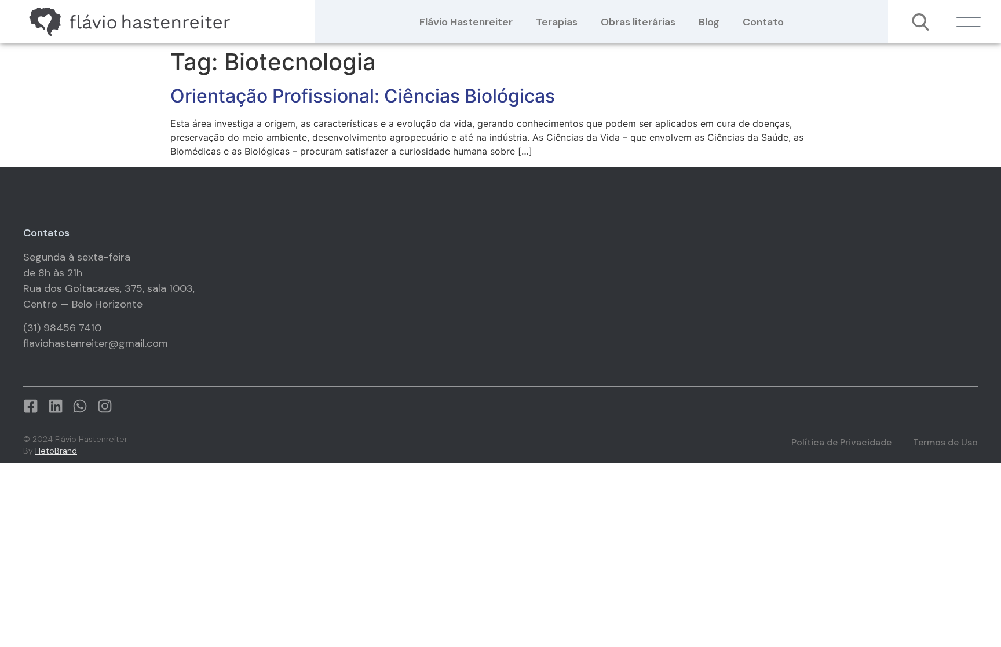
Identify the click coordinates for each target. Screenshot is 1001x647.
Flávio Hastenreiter (466, 22)
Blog (709, 22)
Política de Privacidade (841, 442)
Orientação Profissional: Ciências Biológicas (362, 96)
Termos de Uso (945, 442)
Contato (763, 22)
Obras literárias (638, 22)
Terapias (557, 22)
